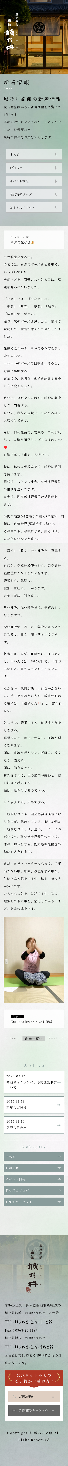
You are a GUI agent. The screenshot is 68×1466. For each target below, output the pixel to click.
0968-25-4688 (34, 1346)
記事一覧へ (34, 1038)
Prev (14, 1038)
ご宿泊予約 (26, 1396)
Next (53, 1038)
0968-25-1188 (33, 1321)
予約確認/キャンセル (33, 1410)
